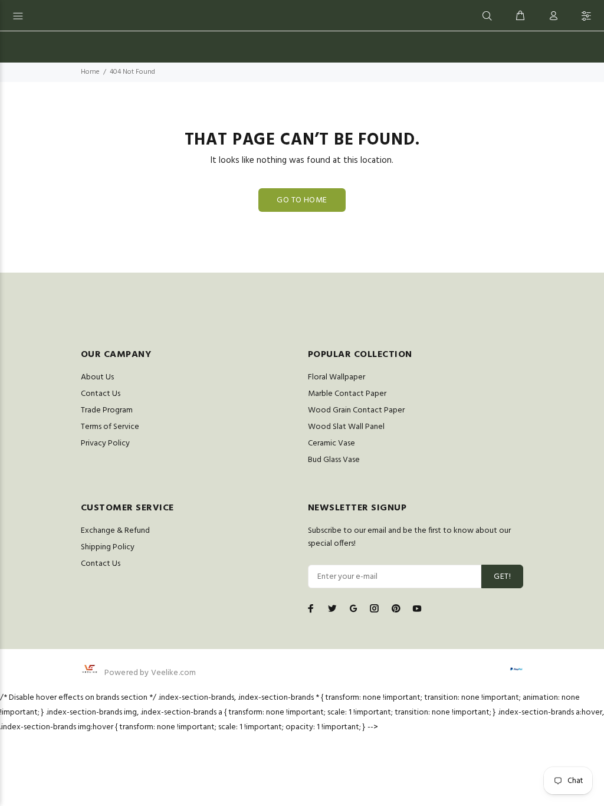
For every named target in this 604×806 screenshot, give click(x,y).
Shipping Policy (107, 547)
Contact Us (100, 394)
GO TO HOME (302, 200)
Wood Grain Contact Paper (356, 410)
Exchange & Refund (115, 531)
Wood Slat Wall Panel (346, 427)
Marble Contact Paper (347, 394)
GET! (502, 577)
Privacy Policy (105, 443)
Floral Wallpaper (336, 377)
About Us (97, 377)
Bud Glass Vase (334, 460)
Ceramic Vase (331, 443)
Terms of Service (110, 427)
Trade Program (107, 410)
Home (90, 72)
